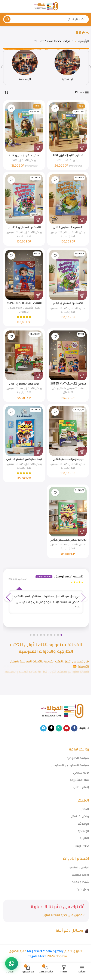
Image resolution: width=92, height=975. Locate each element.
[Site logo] (46, 6)
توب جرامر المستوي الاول (24, 384)
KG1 (59, 160)
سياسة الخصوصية (78, 758)
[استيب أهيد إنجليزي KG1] (68, 127)
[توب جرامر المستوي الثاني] (68, 431)
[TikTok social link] (51, 728)
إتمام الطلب (81, 787)
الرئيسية (83, 41)
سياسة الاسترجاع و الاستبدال (70, 765)
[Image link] (62, 711)
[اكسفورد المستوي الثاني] (68, 199)
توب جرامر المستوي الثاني (67, 459)
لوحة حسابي (81, 773)
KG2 (15, 160)
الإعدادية (83, 831)
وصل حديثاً (82, 889)
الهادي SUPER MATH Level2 (68, 384)
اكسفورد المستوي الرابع (68, 303)
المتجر (85, 809)
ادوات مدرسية (80, 875)
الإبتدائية (83, 824)
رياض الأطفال (70, 160)
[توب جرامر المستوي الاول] (24, 355)
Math (19, 308)
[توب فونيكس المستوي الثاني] (68, 511)
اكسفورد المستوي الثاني (68, 227)
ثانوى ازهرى (81, 846)
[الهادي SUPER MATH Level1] (24, 275)
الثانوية (84, 838)
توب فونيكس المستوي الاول (24, 459)
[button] (82, 148)
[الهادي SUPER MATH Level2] (68, 355)
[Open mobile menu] (86, 6)
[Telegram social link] (43, 728)
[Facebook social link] (74, 728)
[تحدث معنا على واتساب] (11, 963)
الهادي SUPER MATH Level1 (24, 303)
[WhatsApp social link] (59, 728)
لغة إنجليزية (68, 236)
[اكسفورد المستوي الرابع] (68, 275)
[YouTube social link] (66, 728)
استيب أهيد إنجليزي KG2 (24, 155)
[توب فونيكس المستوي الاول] (24, 431)
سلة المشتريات (79, 780)
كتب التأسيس (59, 232)
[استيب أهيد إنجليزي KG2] (24, 127)
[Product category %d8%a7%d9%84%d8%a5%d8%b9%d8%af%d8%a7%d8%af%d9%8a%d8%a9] (25, 67)
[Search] (7, 19)
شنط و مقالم (80, 882)
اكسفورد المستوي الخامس (24, 227)
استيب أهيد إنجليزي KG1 (68, 155)
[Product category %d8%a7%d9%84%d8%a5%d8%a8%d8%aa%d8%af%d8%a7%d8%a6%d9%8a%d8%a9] (67, 67)
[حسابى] (5, 6)
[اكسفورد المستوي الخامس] (24, 199)
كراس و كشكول (78, 867)
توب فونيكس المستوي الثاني (67, 540)
